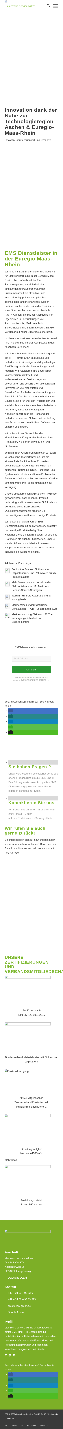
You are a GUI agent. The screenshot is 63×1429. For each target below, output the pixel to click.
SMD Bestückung (34, 357)
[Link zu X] (56, 1422)
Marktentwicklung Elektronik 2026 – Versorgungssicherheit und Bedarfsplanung (32, 618)
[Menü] (54, 6)
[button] (10, 710)
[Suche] (47, 6)
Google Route (16, 1312)
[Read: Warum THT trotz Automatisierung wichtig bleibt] (7, 597)
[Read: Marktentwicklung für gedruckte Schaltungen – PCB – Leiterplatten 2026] (7, 606)
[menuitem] (47, 6)
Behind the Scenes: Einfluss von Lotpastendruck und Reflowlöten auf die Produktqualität (34, 573)
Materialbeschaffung (16, 437)
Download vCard (17, 1277)
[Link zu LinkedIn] (51, 1422)
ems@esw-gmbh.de (41, 818)
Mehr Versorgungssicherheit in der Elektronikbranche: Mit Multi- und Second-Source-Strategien (31, 586)
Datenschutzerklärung (33, 679)
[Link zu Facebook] (46, 1422)
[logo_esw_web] (26, 6)
